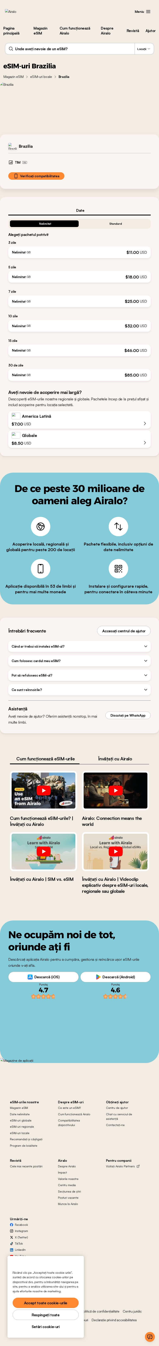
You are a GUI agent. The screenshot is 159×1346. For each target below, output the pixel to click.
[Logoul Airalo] (17, 12)
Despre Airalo (107, 30)
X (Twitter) (21, 1237)
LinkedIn (20, 1249)
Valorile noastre (68, 1179)
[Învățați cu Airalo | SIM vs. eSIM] (43, 851)
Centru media (67, 1185)
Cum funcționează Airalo (75, 30)
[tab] (79, 210)
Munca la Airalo (68, 1204)
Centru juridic (132, 1311)
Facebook (21, 1224)
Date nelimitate (20, 1114)
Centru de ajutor (117, 1107)
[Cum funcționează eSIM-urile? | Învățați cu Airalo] (43, 790)
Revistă (133, 30)
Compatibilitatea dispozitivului (69, 1123)
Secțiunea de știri (69, 1191)
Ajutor (151, 30)
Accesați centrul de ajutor (124, 631)
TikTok (19, 1243)
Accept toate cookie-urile (45, 1303)
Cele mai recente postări (26, 1166)
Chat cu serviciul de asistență (119, 1116)
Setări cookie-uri (46, 1326)
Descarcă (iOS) (47, 977)
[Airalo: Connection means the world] (115, 790)
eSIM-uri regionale (22, 1126)
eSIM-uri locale (41, 77)
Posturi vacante (68, 1197)
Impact (62, 1172)
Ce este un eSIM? (69, 1107)
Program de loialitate (23, 1145)
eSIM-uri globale (20, 1120)
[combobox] (79, 49)
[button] (148, 11)
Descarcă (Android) (118, 977)
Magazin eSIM (40, 30)
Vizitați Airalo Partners (120, 1166)
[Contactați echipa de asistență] (150, 1337)
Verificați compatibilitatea (39, 176)
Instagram (21, 1231)
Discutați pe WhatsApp (128, 715)
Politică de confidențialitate (100, 1311)
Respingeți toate (45, 1315)
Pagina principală (11, 30)
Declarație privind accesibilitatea (114, 1320)
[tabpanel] (79, 298)
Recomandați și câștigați (26, 1139)
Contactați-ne (115, 1125)
